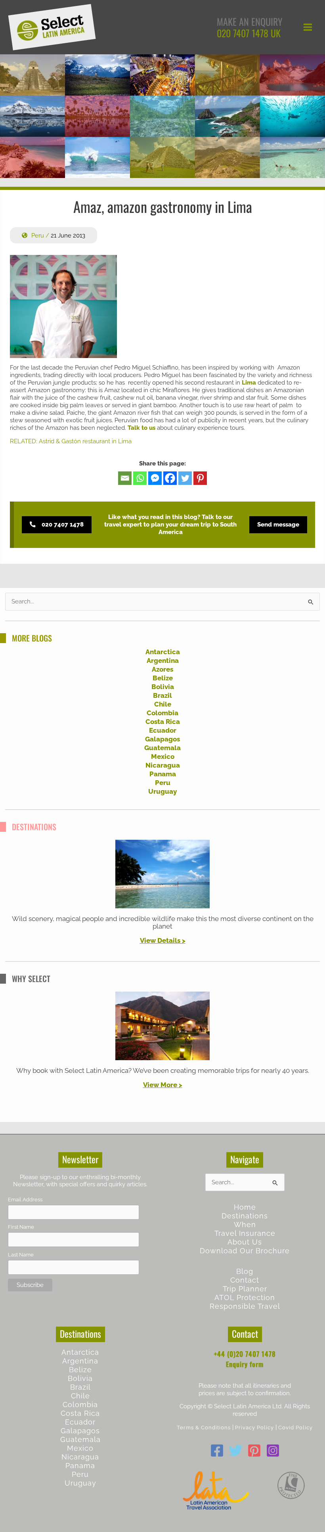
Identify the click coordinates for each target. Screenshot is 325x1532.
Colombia (162, 713)
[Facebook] (170, 478)
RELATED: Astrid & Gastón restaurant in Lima (71, 441)
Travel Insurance (244, 1233)
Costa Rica (162, 722)
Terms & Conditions (204, 1428)
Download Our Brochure (245, 1251)
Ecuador (162, 730)
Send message (278, 524)
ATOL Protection (244, 1297)
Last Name (21, 1255)
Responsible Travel (245, 1306)
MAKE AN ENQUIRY (250, 21)
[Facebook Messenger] (155, 478)
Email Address (25, 1200)
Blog (244, 1271)
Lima (249, 382)
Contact (244, 1280)
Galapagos (162, 739)
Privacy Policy (254, 1428)
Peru (37, 235)
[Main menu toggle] (307, 27)
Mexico (162, 756)
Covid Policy (295, 1428)
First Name (21, 1227)
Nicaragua (162, 765)
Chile (162, 704)
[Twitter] (185, 478)
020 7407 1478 (242, 33)
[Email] (125, 478)
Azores (162, 669)
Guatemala (162, 748)
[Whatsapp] (140, 478)
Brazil (162, 695)
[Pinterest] (200, 478)
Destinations (245, 1216)
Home (245, 1207)
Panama (162, 774)
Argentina (163, 661)
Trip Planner (245, 1289)
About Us (245, 1242)
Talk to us (141, 427)
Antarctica (162, 652)
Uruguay (162, 791)
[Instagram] (273, 1450)
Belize (163, 678)
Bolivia (162, 687)
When (245, 1224)
